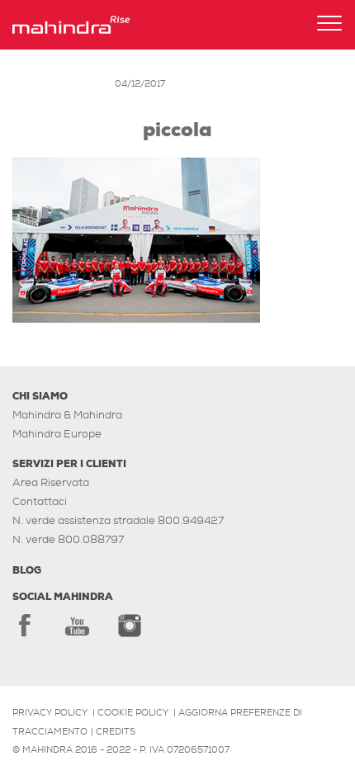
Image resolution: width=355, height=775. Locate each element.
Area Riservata (50, 482)
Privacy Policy (50, 712)
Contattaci (39, 501)
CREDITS (115, 731)
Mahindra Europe (57, 434)
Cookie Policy (132, 712)
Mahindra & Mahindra (67, 415)
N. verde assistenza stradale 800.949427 (118, 520)
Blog (26, 570)
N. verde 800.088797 (68, 539)
